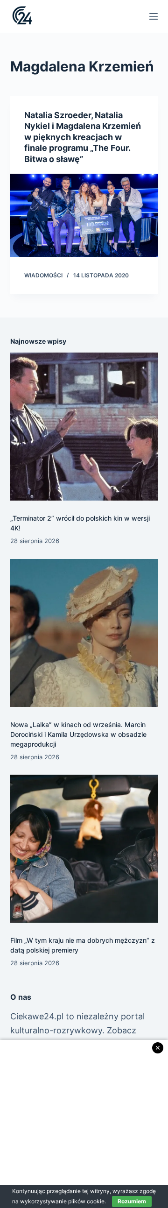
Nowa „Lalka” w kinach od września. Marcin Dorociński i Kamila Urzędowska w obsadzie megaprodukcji (78, 734)
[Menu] (153, 16)
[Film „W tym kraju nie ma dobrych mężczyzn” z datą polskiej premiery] (84, 849)
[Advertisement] (84, 1124)
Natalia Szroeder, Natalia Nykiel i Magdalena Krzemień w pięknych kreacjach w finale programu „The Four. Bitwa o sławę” (82, 137)
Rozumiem (132, 1201)
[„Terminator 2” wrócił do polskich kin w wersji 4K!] (84, 427)
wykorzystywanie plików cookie (62, 1201)
